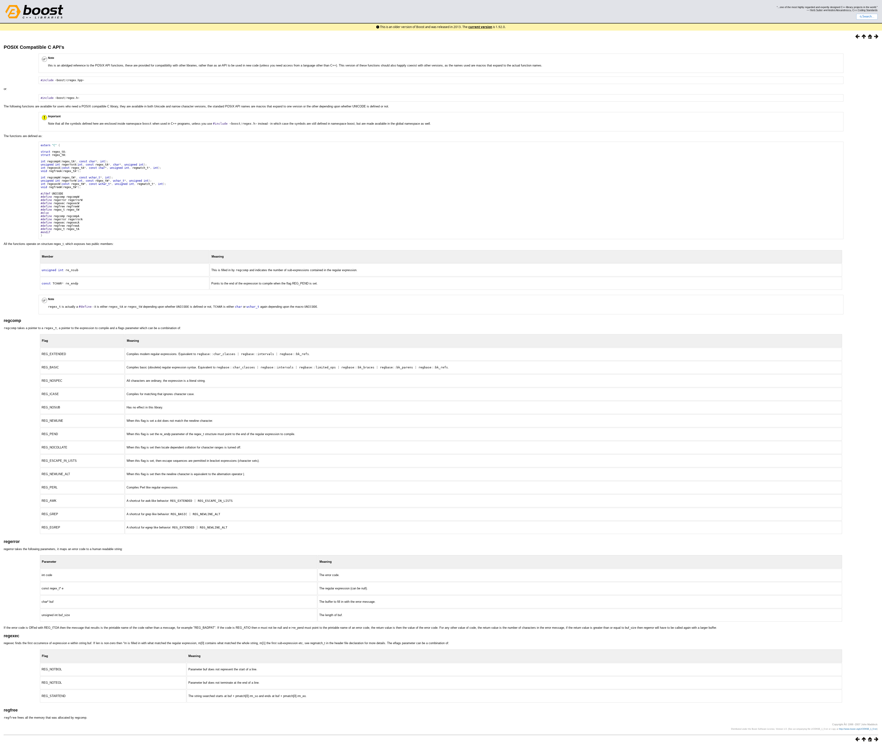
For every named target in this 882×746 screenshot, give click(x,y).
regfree (11, 710)
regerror (12, 541)
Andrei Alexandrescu (839, 10)
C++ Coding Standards (865, 10)
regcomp (12, 320)
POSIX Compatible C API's (34, 47)
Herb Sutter (816, 10)
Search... (868, 16)
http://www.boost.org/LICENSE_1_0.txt (858, 729)
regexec (11, 636)
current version (480, 27)
